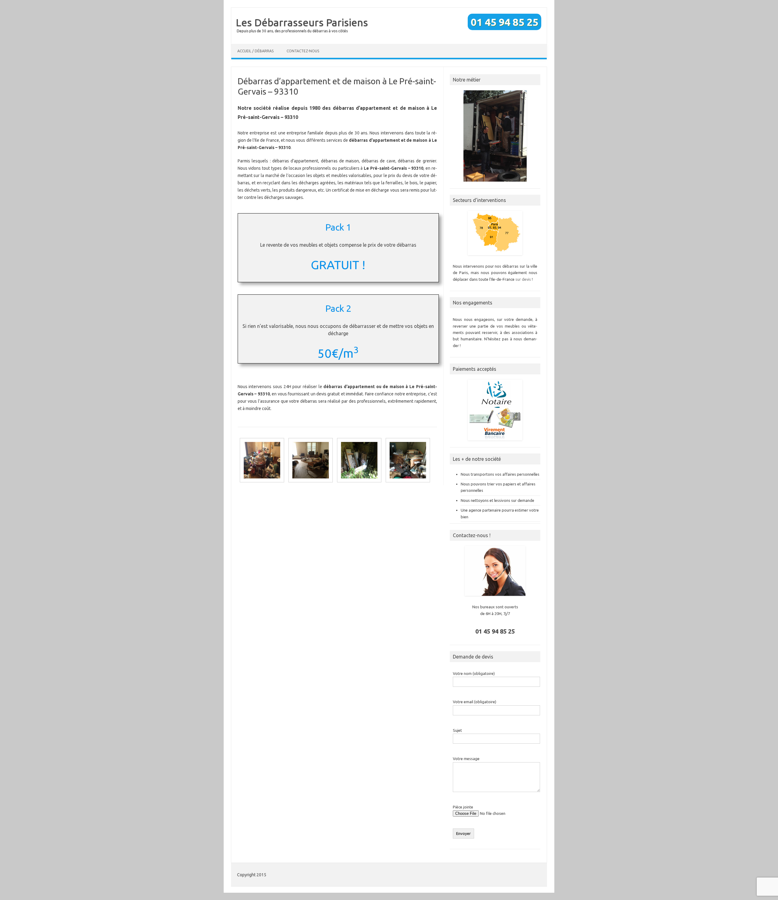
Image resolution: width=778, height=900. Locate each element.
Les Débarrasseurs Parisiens (302, 22)
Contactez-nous (303, 51)
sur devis (523, 279)
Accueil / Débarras (255, 51)
